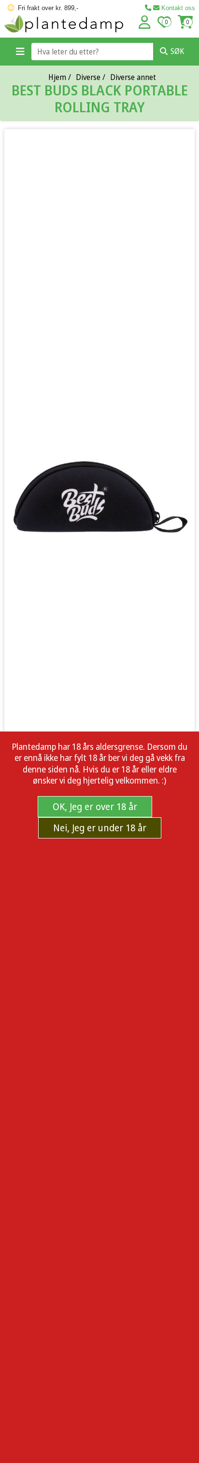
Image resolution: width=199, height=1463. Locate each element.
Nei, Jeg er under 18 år (99, 827)
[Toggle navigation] (20, 51)
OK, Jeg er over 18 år (95, 806)
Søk (177, 51)
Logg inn (145, 22)
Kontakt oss (177, 8)
